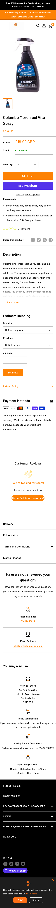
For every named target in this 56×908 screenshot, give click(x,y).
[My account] (44, 25)
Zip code (8, 352)
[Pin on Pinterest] (39, 239)
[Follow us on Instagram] (17, 864)
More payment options (28, 194)
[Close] (53, 880)
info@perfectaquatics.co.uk (28, 645)
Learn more (31, 893)
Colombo (8, 131)
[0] (50, 26)
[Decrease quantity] (18, 164)
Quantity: (8, 164)
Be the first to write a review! (28, 498)
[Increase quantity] (35, 164)
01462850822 (28, 621)
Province (8, 338)
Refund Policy (10, 386)
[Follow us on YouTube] (23, 864)
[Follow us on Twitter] (11, 864)
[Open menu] (4, 26)
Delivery (8, 523)
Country (7, 323)
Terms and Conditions (16, 546)
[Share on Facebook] (33, 239)
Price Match (10, 535)
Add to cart (28, 175)
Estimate (13, 372)
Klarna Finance (12, 557)
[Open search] (38, 25)
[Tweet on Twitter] (45, 239)
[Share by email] (51, 239)
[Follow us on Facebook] (5, 864)
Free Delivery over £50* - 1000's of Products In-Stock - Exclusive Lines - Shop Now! (28, 14)
